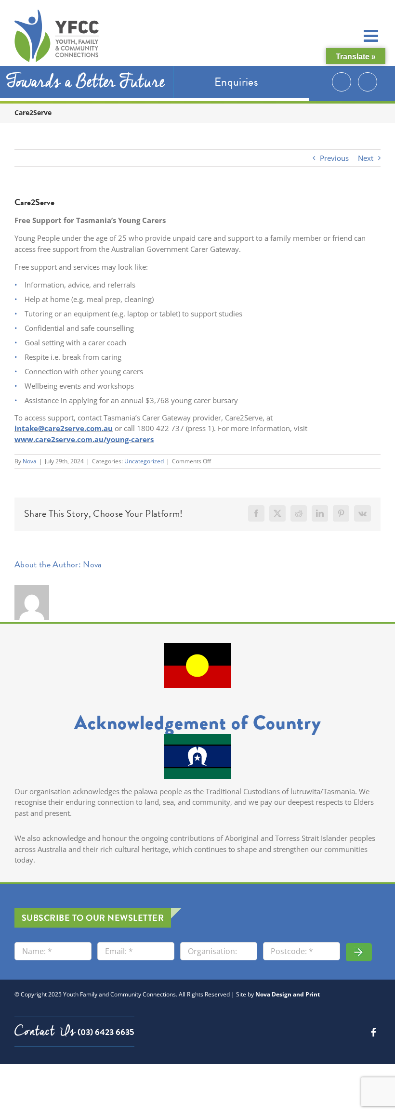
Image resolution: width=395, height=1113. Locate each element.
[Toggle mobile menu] (372, 35)
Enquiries (236, 82)
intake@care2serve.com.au (63, 428)
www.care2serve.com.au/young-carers (84, 439)
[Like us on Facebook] (367, 82)
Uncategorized (144, 461)
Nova (30, 461)
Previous (334, 158)
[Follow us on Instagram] (341, 82)
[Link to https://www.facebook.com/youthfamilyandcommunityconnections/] (373, 1032)
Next (365, 158)
